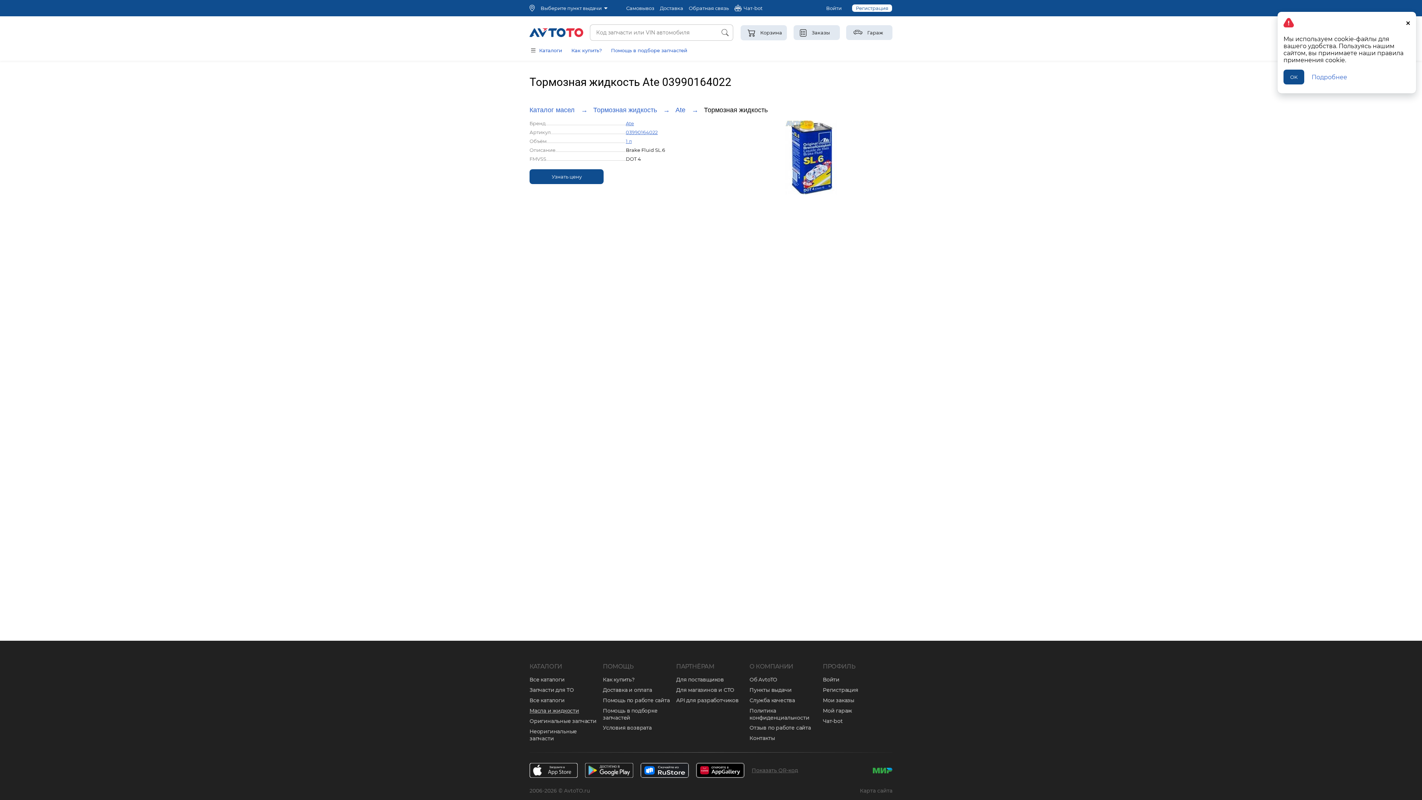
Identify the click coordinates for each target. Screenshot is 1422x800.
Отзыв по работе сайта (780, 727)
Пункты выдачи (770, 690)
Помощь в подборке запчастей (630, 714)
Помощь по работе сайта (636, 700)
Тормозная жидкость (625, 110)
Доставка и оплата (627, 690)
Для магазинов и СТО (705, 690)
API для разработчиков (707, 700)
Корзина (771, 33)
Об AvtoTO (763, 679)
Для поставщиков (700, 679)
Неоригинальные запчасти (553, 735)
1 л (629, 141)
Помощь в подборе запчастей (649, 50)
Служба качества (772, 700)
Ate (680, 110)
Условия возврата (627, 727)
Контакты (762, 738)
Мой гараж (837, 710)
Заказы (821, 33)
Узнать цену (567, 177)
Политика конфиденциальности (779, 714)
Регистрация (872, 8)
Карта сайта (876, 790)
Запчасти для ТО (552, 690)
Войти (834, 8)
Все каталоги (547, 679)
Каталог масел (552, 110)
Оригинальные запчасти (563, 721)
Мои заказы (838, 700)
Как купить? (586, 50)
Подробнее (1329, 77)
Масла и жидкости (554, 710)
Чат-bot (833, 721)
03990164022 (642, 132)
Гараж (875, 33)
